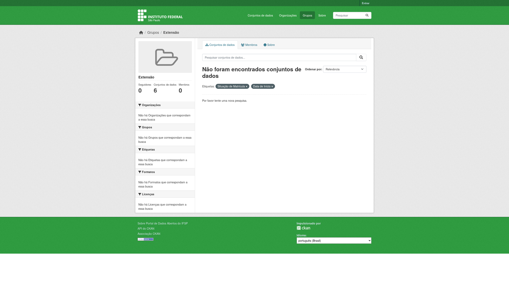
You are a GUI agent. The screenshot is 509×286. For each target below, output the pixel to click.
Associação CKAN (149, 234)
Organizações (288, 15)
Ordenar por (313, 69)
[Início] (141, 32)
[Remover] (246, 86)
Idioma (301, 235)
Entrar (365, 3)
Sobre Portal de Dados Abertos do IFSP (163, 223)
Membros (251, 45)
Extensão (171, 32)
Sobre (322, 15)
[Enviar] (367, 15)
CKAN (303, 228)
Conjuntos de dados (260, 15)
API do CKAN (146, 228)
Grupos (307, 15)
